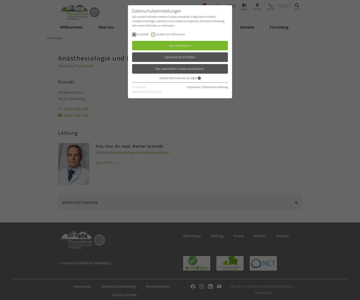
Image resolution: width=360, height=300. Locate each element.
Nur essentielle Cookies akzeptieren (180, 69)
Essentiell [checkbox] (142, 34)
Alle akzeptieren (180, 45)
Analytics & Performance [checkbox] (170, 34)
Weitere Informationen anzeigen (178, 78)
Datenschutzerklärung (215, 87)
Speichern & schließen (180, 57)
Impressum (193, 87)
